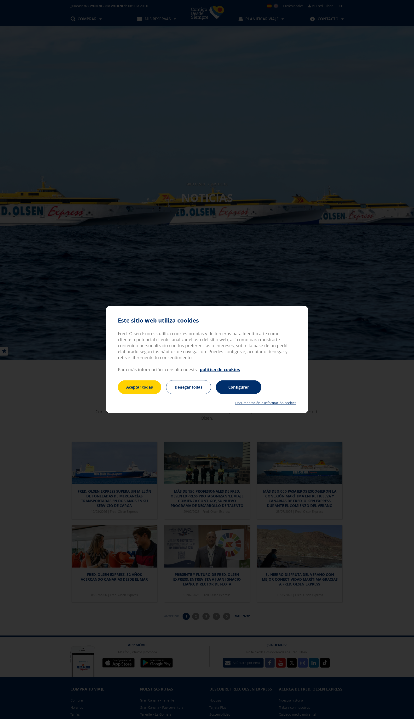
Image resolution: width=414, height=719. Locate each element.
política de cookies (220, 369)
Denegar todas (188, 387)
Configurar (238, 387)
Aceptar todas (139, 387)
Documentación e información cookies (265, 403)
